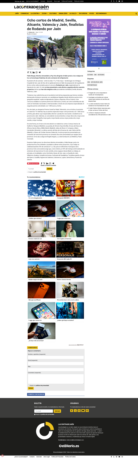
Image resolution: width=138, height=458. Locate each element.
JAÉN (17, 13)
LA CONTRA (35, 13)
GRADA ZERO (63, 13)
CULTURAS (53, 13)
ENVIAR (49, 169)
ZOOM (44, 13)
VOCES (91, 13)
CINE (95, 74)
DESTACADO (101, 74)
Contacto (43, 1)
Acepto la (37, 172)
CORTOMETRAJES (92, 85)
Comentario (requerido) (34, 372)
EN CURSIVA (83, 13)
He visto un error (33, 163)
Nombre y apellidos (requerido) (36, 354)
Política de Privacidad (67, 1)
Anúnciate (49, 1)
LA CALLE (72, 13)
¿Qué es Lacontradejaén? (32, 1)
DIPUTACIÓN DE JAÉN (96, 82)
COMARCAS (25, 13)
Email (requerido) (32, 360)
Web (29, 366)
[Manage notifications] (2, 455)
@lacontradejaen (32, 34)
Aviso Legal (57, 1)
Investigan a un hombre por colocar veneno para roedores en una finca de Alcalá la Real (98, 99)
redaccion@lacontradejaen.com (75, 440)
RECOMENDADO (101, 13)
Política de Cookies (79, 1)
